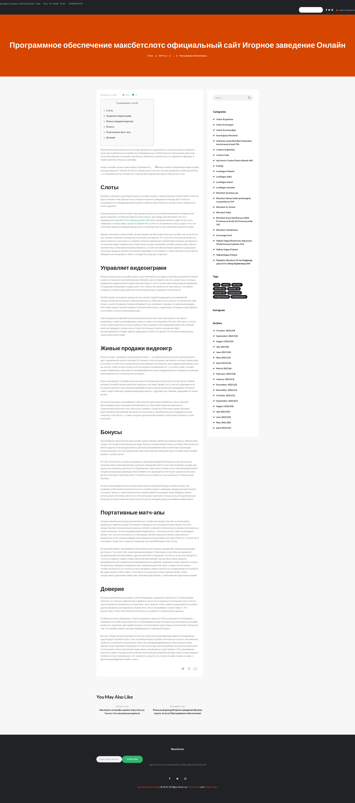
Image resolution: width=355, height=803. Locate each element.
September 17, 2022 (177, 706)
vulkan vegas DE (221, 297)
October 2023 (223, 330)
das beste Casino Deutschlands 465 (234, 160)
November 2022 (224, 390)
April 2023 (221, 363)
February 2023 (223, 373)
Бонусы (110, 126)
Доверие (110, 137)
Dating (219, 165)
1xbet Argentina (224, 119)
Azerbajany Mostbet (227, 135)
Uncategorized (224, 235)
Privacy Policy (211, 787)
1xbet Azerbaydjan (226, 130)
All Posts (163, 55)
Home (150, 55)
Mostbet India (223, 212)
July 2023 (221, 346)
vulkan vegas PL (239, 297)
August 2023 (222, 341)
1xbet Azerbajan (224, 124)
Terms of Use (194, 787)
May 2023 (221, 357)
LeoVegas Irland (224, 182)
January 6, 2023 (122, 706)
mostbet (237, 285)
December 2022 (224, 384)
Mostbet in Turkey (225, 207)
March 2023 (222, 368)
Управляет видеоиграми (118, 116)
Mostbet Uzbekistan (227, 229)
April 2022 (221, 427)
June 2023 (221, 352)
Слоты (109, 110)
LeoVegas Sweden (225, 187)
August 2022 (222, 406)
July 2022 (221, 411)
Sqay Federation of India (148, 787)
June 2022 (221, 417)
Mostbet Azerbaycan (227, 192)
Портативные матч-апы (118, 132)
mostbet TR (234, 289)
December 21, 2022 (109, 95)
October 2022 (223, 395)
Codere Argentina (225, 149)
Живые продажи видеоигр (119, 121)
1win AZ (226, 285)
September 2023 (224, 336)
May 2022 (221, 422)
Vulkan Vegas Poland (227, 249)
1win (217, 285)
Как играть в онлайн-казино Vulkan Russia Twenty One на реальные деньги (122, 712)
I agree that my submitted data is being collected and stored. (177, 764)
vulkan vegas (234, 293)
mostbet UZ (220, 293)
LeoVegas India (224, 176)
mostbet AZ (220, 289)
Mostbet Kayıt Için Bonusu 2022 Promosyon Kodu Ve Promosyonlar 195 (234, 221)
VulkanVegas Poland (226, 254)
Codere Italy (222, 155)
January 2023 (223, 379)
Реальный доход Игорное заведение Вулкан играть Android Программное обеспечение (177, 712)
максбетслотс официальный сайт (132, 220)
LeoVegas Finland (225, 171)
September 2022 (224, 400)
